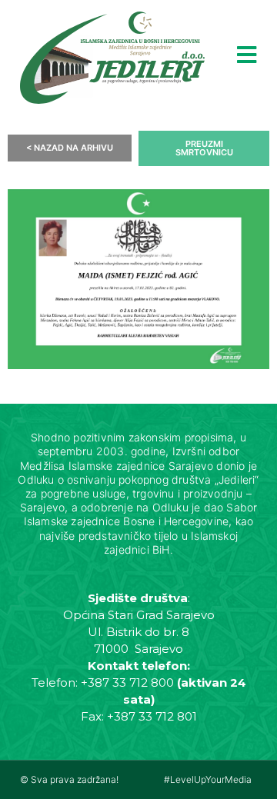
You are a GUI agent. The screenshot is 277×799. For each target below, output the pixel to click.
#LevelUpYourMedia (208, 779)
